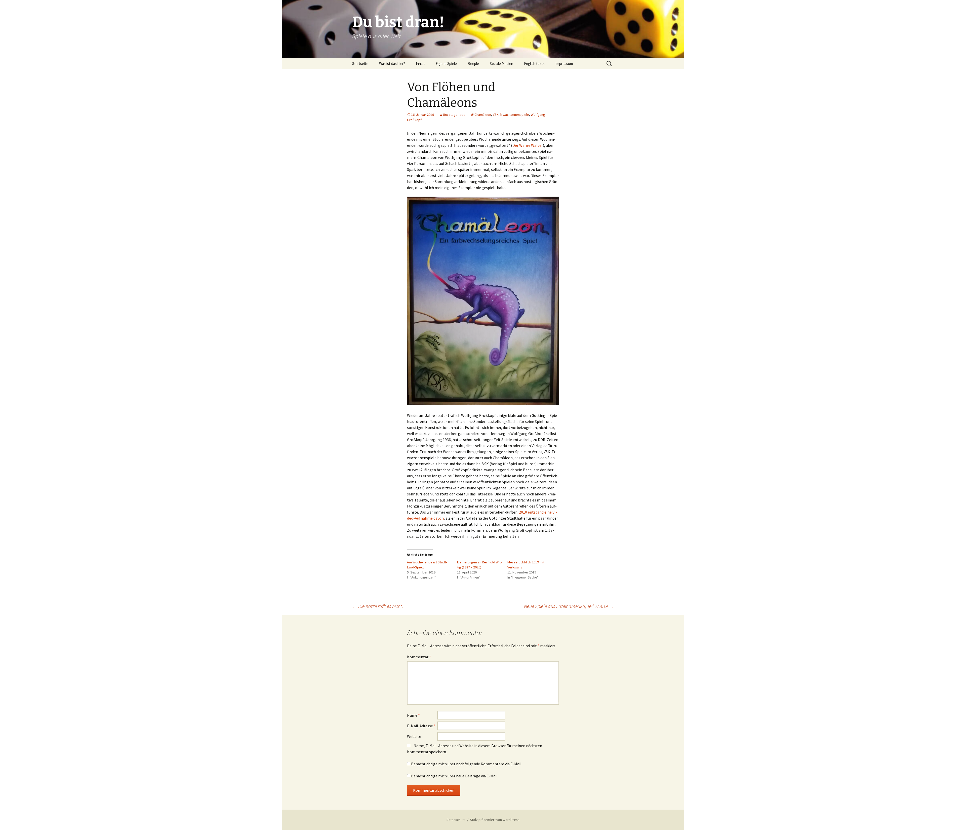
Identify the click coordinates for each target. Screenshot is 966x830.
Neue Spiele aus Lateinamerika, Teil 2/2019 (569, 606)
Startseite (360, 63)
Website (414, 736)
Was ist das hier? (392, 63)
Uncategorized (454, 114)
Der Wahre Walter (527, 145)
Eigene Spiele (446, 63)
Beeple (473, 63)
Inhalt (420, 63)
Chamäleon (482, 114)
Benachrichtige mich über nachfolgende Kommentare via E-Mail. (466, 763)
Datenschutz (456, 819)
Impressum (564, 63)
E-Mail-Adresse (421, 725)
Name (413, 715)
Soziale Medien (501, 63)
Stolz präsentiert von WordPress (494, 819)
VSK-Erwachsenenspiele (511, 114)
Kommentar (419, 656)
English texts (534, 63)
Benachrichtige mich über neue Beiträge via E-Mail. (454, 775)
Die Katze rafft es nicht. (377, 606)
